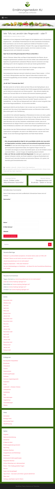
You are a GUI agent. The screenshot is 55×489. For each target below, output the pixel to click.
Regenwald (6, 171)
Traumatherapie (7, 397)
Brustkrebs (6, 363)
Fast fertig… (6, 447)
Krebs (5, 384)
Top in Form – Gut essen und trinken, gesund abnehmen (19, 473)
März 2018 (6, 337)
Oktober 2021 (7, 303)
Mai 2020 (5, 324)
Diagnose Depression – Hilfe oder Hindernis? (16, 263)
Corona (5, 368)
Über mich (6, 476)
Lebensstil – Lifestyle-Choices (11, 387)
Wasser (5, 405)
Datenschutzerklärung (9, 437)
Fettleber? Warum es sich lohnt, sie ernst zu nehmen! (18, 258)
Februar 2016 (7, 350)
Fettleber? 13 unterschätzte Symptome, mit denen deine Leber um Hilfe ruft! (24, 256)
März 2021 (6, 310)
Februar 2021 (7, 313)
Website (5, 231)
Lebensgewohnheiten (36, 169)
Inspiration (8, 167)
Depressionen (7, 371)
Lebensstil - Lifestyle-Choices (18, 167)
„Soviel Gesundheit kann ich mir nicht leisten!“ (16, 261)
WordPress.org (7, 423)
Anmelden (6, 416)
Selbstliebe (6, 392)
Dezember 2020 (7, 318)
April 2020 (6, 326)
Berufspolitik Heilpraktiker (10, 360)
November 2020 (7, 321)
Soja (27, 167)
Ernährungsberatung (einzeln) (11, 445)
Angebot (5, 434)
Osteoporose (7, 389)
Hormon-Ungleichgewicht (10, 379)
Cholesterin (6, 366)
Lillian (23, 36)
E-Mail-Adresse (8, 227)
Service (5, 468)
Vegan (13, 171)
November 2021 (7, 300)
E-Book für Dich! (7, 442)
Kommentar (7, 199)
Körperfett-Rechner (8, 460)
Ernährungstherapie (9, 374)
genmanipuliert (9, 169)
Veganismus (32, 167)
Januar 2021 (6, 316)
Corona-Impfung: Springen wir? (17, 281)
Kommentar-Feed (8, 421)
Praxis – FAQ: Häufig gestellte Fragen (13, 466)
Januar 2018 (6, 339)
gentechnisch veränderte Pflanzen (22, 169)
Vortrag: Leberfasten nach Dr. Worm (13, 479)
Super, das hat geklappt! (10, 471)
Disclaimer (6, 439)
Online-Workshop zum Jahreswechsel (14, 463)
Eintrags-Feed (7, 418)
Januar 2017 (6, 347)
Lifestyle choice (46, 169)
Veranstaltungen (8, 402)
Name (5, 222)
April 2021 (6, 308)
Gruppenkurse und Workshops (11, 453)
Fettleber (6, 376)
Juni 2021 (6, 305)
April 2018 (6, 334)
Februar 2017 (7, 344)
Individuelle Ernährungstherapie (12, 458)
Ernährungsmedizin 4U (27, 10)
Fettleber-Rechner (8, 450)
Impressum (6, 455)
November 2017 (7, 342)
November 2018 (7, 331)
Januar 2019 (6, 329)
